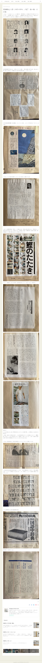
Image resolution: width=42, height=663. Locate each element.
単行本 (12, 1)
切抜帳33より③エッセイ (7, 640)
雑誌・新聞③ (30, 1)
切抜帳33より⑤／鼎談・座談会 (8, 623)
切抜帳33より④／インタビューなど (9, 632)
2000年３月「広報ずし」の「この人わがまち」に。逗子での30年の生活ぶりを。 (15, 642)
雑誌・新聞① (17, 1)
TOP (1, 1)
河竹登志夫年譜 (7, 1)
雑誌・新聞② (24, 1)
